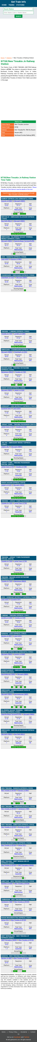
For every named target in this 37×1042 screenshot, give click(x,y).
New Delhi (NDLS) (6, 221)
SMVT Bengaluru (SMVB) (26, 865)
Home (4, 5)
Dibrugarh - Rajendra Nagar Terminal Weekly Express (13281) (17, 238)
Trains (11, 5)
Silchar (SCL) (22, 845)
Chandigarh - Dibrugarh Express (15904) (17, 275)
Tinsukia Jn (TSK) (6, 334)
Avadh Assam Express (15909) (13, 388)
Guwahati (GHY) (6, 408)
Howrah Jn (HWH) (6, 201)
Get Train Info (18, 1)
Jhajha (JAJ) (5, 447)
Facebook (17, 1037)
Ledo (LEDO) (5, 259)
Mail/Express (18, 209)
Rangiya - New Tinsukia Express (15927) (17, 956)
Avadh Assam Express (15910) (13, 483)
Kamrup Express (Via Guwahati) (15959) (17, 199)
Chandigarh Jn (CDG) (7, 277)
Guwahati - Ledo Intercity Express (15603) (18, 406)
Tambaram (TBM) (23, 809)
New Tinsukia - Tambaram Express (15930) (18, 806)
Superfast (18, 683)
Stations (20, 5)
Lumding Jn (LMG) (19, 334)
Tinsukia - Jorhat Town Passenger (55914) (18, 501)
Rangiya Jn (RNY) (16, 259)
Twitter (26, 1037)
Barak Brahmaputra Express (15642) (16, 843)
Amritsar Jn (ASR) (24, 827)
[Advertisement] (18, 37)
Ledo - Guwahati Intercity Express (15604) (18, 597)
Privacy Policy (13, 1032)
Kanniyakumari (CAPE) (8, 674)
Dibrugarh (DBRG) (19, 201)
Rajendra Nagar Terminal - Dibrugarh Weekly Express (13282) (17, 711)
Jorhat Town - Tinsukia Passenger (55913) (18, 424)
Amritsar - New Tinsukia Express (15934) (17, 881)
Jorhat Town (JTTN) (7, 427)
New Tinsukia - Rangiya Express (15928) (17, 788)
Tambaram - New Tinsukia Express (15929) (18, 899)
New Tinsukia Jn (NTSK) (8, 790)
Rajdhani (18, 229)
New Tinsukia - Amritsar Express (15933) (17, 825)
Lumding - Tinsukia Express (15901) (15, 615)
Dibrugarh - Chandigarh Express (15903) (17, 350)
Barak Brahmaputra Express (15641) (16, 918)
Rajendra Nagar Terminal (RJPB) (24, 241)
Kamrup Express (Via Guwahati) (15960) (17, 652)
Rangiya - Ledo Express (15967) (13, 634)
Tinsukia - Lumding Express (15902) (15, 331)
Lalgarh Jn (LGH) (19, 390)
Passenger (18, 435)
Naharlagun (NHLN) (7, 372)
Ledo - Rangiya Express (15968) (13, 257)
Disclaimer (24, 1032)
